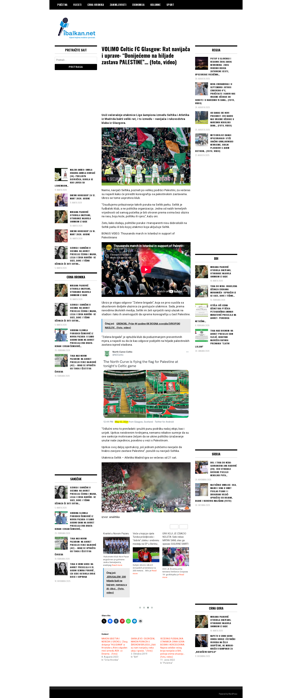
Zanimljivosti (118, 5)
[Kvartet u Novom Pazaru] (116, 545)
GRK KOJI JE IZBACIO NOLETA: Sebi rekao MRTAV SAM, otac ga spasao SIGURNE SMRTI (175, 538)
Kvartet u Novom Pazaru (116, 533)
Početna (62, 5)
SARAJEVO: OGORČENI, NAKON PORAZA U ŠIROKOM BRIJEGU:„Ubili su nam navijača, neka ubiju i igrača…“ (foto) (143, 644)
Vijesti (77, 5)
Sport (170, 5)
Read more (117, 565)
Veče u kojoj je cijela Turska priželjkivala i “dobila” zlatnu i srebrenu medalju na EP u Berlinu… (146, 538)
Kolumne (155, 5)
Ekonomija (138, 5)
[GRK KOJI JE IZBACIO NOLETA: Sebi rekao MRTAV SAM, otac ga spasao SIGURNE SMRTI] (175, 556)
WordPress (232, 693)
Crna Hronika (95, 5)
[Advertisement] (182, 22)
